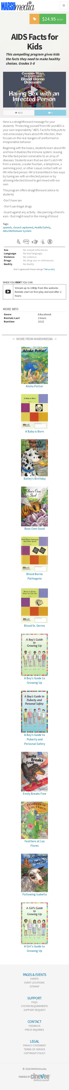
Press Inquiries (34, 1029)
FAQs (34, 1002)
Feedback (34, 1026)
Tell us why (49, 269)
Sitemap (34, 986)
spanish (7, 227)
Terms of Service (34, 1049)
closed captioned (23, 227)
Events (34, 978)
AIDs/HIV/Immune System (17, 231)
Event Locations (34, 982)
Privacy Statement (34, 1045)
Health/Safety (42, 227)
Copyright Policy (34, 1053)
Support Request (35, 1010)
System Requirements (34, 1006)
